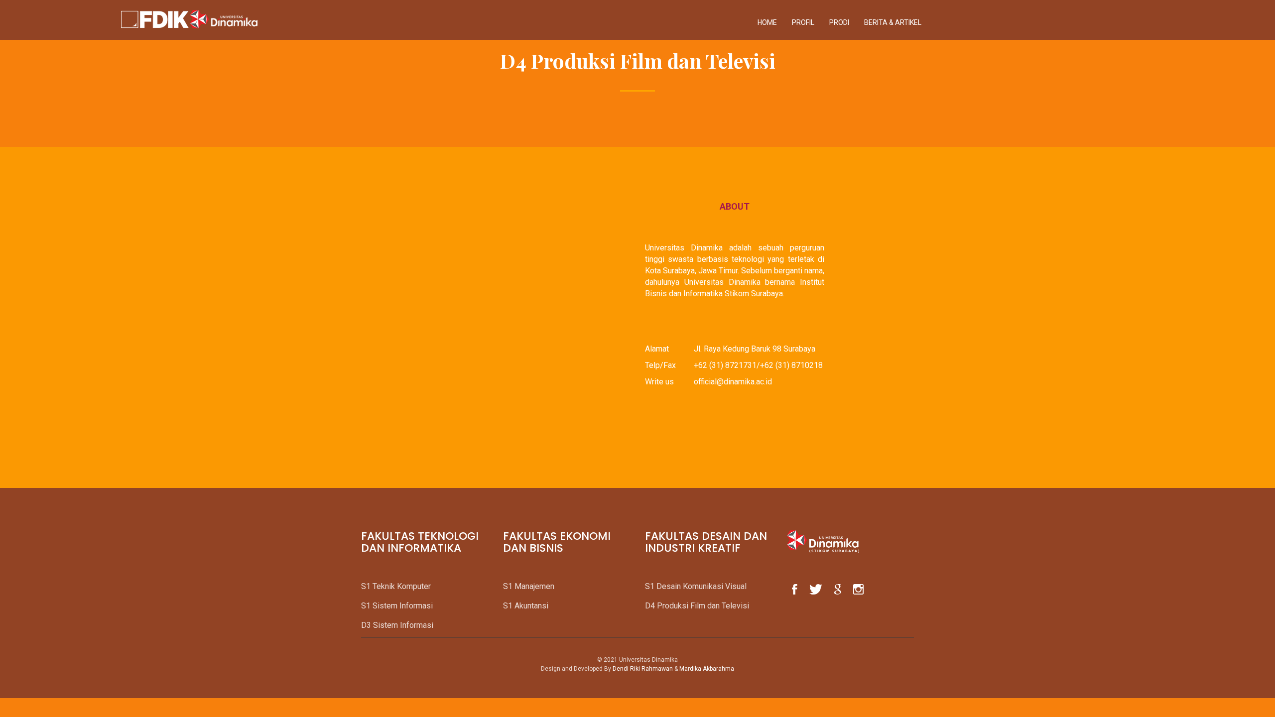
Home (767, 22)
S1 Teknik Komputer (396, 586)
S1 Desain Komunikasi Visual (696, 586)
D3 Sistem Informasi (397, 625)
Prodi (839, 22)
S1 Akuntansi (525, 605)
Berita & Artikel (892, 22)
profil (803, 22)
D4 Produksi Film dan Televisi (697, 605)
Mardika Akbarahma (706, 668)
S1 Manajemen (528, 586)
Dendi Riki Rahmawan (643, 668)
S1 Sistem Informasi (397, 605)
